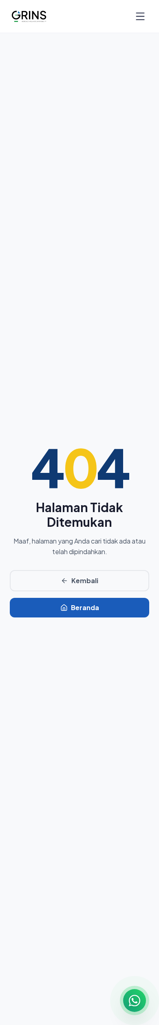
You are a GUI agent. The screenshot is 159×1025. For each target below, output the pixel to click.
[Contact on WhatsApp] (134, 1000)
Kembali (84, 580)
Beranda (85, 607)
